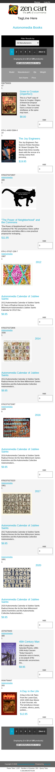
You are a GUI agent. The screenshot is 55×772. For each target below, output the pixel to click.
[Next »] (42, 52)
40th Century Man (29, 641)
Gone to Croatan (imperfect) (29, 92)
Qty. (35, 72)
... (34, 52)
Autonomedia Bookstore (26, 764)
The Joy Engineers (29, 138)
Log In (47, 2)
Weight (43, 72)
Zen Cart (47, 764)
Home (37, 2)
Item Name (23, 78)
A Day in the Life (29, 691)
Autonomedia (7, 177)
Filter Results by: (28, 39)
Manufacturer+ (24, 72)
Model (11, 72)
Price (34, 78)
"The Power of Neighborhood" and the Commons (20, 221)
